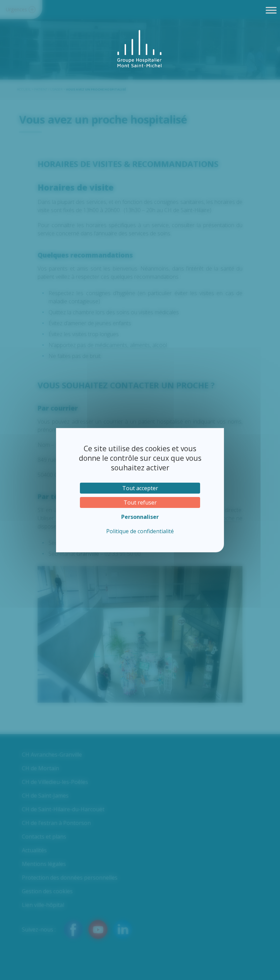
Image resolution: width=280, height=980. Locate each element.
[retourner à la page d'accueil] (140, 48)
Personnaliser (140, 517)
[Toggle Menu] (271, 10)
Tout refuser (140, 502)
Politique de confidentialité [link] (140, 531)
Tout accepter (140, 488)
